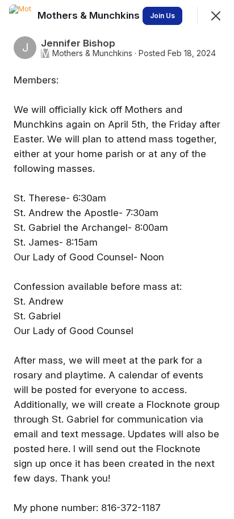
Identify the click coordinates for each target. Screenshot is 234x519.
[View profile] (20, 16)
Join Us (162, 15)
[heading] (89, 15)
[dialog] (117, 259)
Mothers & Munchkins (92, 53)
